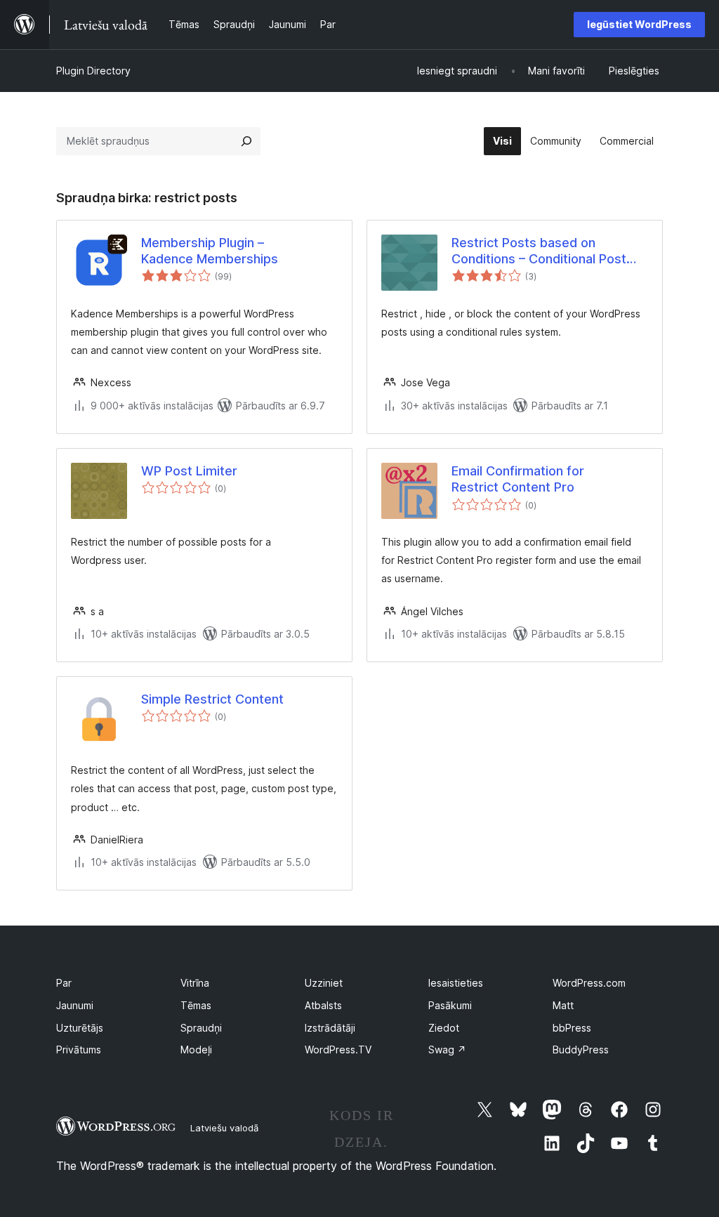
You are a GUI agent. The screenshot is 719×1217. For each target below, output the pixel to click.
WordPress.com (589, 983)
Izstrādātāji (330, 1028)
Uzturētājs (79, 1028)
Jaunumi (74, 1005)
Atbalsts (323, 1005)
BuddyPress (581, 1049)
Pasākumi (450, 1005)
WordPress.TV (338, 1049)
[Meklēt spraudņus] (246, 141)
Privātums (78, 1049)
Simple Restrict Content (212, 699)
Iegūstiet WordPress (639, 24)
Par (64, 983)
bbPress (572, 1028)
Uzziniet (324, 983)
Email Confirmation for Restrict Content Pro (517, 478)
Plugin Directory (93, 71)
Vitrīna (194, 983)
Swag (447, 1049)
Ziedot (443, 1028)
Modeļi (196, 1049)
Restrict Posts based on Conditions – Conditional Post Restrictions (538, 251)
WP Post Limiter (189, 470)
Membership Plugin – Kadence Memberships (209, 250)
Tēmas (195, 1005)
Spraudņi (201, 1028)
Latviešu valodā (224, 1127)
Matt (563, 1005)
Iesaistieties (455, 983)
